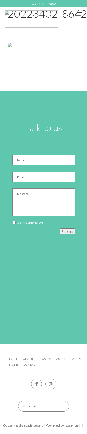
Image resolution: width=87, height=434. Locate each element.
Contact (30, 364)
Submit (67, 231)
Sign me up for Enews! (31, 222)
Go (61, 406)
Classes (44, 359)
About (28, 359)
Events (75, 359)
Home (13, 359)
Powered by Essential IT (64, 425)
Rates (60, 359)
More (13, 364)
